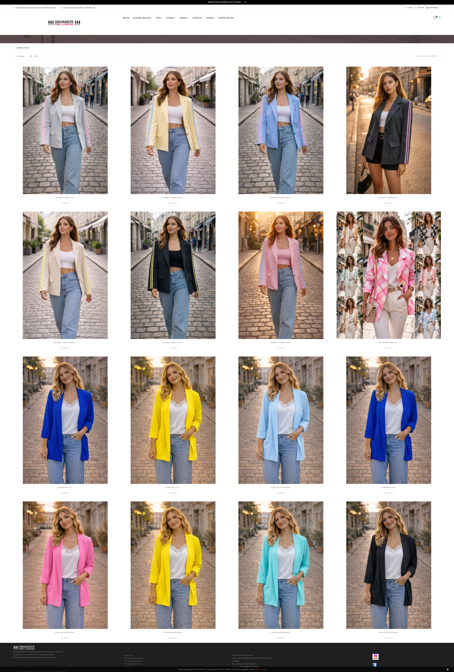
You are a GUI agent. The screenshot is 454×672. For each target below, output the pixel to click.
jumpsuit (197, 18)
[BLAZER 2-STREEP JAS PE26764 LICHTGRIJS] (65, 130)
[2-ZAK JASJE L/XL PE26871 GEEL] (173, 420)
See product (65, 203)
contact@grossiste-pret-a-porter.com (79, 8)
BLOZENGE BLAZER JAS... (389, 342)
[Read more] (261, 669)
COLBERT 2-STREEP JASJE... (173, 197)
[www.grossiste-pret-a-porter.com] (65, 22)
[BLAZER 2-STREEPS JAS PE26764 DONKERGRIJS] (389, 130)
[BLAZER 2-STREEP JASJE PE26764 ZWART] (173, 275)
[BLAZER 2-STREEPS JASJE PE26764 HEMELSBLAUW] (281, 130)
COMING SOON (22, 48)
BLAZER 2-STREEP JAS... (65, 197)
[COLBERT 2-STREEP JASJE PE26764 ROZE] (281, 275)
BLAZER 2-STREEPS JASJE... (281, 197)
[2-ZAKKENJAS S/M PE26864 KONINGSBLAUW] (389, 420)
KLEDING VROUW (141, 18)
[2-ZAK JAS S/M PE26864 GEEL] (173, 565)
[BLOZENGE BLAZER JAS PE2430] (389, 275)
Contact (127, 667)
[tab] (227, 2)
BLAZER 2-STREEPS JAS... (389, 197)
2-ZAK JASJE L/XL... (173, 487)
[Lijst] (36, 56)
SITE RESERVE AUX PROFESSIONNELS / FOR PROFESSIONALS (35, 8)
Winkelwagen (436, 16)
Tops (158, 18)
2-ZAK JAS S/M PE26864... (281, 487)
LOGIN (409, 7)
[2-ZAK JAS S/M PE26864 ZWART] (389, 565)
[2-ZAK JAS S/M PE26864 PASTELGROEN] (281, 565)
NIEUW (126, 18)
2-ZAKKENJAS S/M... (389, 487)
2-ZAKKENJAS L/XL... (65, 487)
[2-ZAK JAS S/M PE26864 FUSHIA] (65, 565)
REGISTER (420, 7)
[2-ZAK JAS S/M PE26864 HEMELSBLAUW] (281, 420)
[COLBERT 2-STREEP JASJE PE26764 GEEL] (173, 130)
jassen (209, 18)
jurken (183, 18)
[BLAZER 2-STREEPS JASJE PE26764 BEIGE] (65, 275)
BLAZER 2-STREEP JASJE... (173, 342)
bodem (170, 18)
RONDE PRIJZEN (226, 18)
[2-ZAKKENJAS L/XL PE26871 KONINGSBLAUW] (65, 420)
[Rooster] (31, 56)
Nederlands (433, 7)
